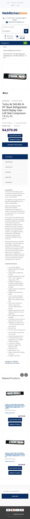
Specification (9, 162)
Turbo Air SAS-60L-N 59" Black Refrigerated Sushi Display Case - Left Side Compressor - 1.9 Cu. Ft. (14, 55)
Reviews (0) (8, 167)
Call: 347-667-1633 (15, 135)
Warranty (8, 172)
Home (8, 2)
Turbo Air (4, 118)
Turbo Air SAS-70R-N (10, 412)
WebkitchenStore (19, 514)
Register (13, 5)
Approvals (8, 177)
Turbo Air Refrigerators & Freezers (12, 50)
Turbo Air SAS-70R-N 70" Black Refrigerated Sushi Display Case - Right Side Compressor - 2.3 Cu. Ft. (15, 406)
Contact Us (13, 2)
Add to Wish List (8, 123)
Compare (10, 38)
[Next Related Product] (26, 375)
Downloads (8, 182)
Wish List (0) (10, 36)
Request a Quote (15, 424)
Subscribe (15, 496)
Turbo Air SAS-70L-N (9, 461)
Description (8, 157)
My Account (20, 2)
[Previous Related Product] (22, 375)
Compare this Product (21, 123)
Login (18, 5)
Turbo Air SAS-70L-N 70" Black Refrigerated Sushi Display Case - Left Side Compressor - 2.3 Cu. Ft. (15, 455)
